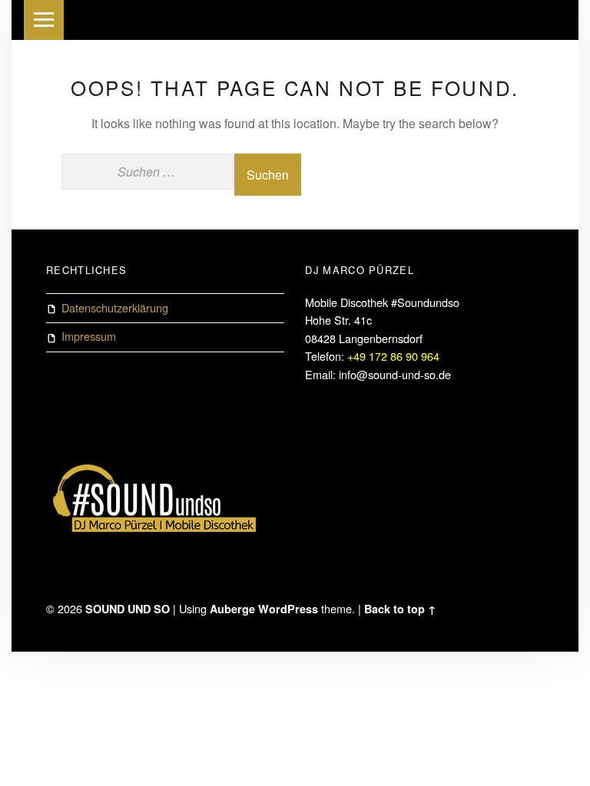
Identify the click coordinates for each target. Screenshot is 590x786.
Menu (44, 20)
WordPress (288, 608)
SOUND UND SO (127, 608)
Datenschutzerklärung (114, 307)
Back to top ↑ (400, 608)
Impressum (88, 336)
